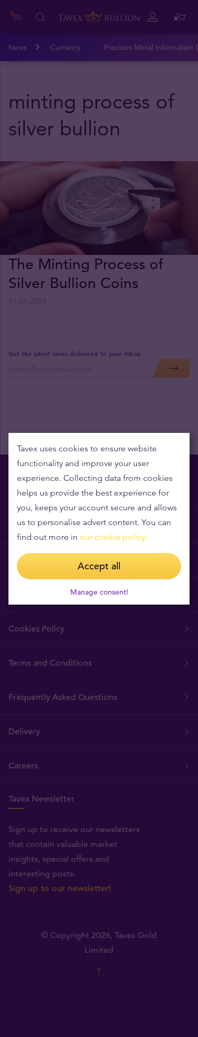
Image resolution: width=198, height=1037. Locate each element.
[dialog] (99, 519)
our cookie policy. (113, 537)
